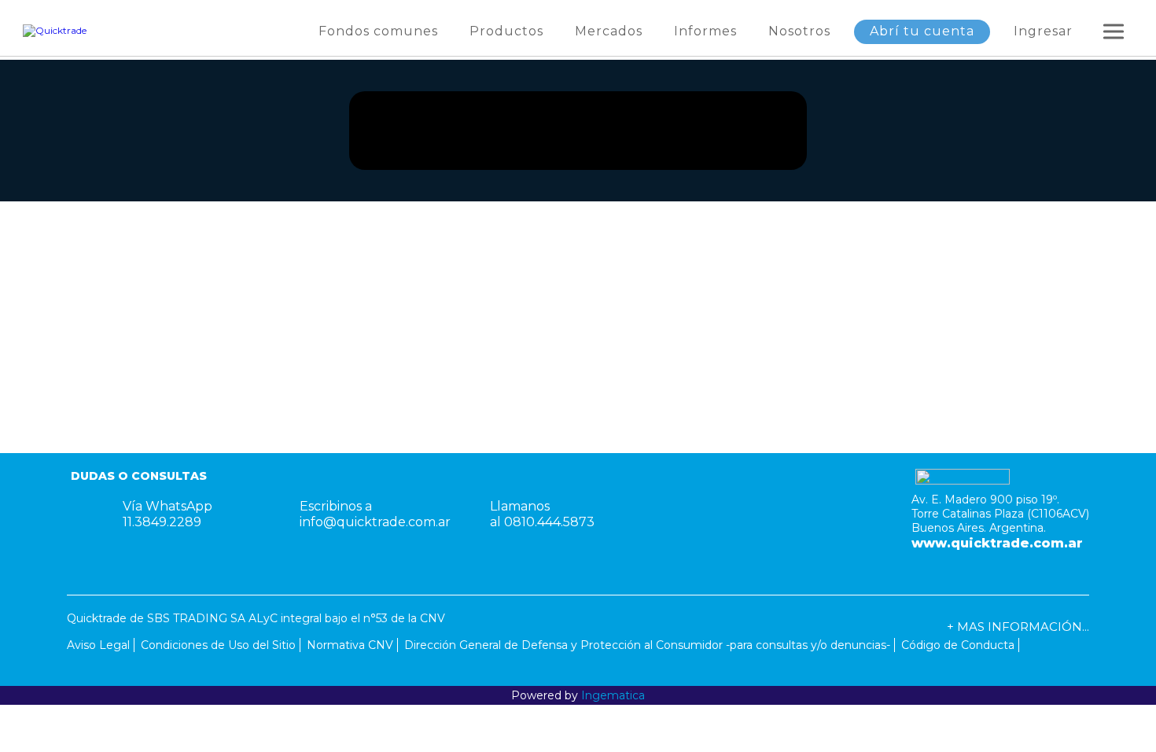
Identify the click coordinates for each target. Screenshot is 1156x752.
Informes (705, 31)
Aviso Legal (98, 645)
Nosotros (799, 31)
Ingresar (1043, 31)
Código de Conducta (957, 645)
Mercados (608, 31)
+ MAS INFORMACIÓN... (1018, 626)
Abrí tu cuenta (922, 31)
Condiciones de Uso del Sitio (218, 645)
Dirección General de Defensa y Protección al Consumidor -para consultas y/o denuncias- (647, 645)
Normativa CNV (350, 645)
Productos (506, 31)
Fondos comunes (378, 31)
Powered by (578, 695)
